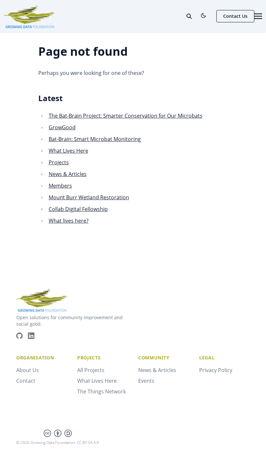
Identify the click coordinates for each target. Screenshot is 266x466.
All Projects (90, 370)
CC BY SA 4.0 (88, 442)
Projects (59, 162)
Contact (25, 380)
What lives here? (69, 220)
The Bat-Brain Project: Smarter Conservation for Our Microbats (125, 115)
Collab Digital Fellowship (78, 209)
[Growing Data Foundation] (30, 15)
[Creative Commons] (57, 433)
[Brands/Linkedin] (34, 335)
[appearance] (203, 15)
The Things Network (101, 391)
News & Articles (68, 174)
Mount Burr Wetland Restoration (89, 197)
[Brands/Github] (22, 335)
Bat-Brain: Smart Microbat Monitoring (95, 139)
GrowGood (62, 127)
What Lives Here (68, 150)
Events (146, 380)
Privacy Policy (215, 370)
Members (60, 185)
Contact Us (235, 16)
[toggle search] (189, 16)
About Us (27, 370)
